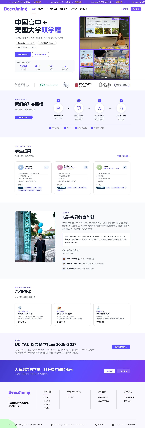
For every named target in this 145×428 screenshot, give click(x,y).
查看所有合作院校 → (122, 85)
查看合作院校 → (22, 322)
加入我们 (47, 408)
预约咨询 (110, 371)
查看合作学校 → (61, 322)
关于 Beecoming (129, 397)
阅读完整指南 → (121, 347)
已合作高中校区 (103, 401)
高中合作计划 (102, 397)
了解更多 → (123, 371)
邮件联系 (127, 401)
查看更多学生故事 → (123, 156)
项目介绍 (47, 397)
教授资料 (47, 404)
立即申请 (70, 397)
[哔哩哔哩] (134, 424)
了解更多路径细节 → (24, 117)
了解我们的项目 (23, 54)
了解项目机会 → (101, 322)
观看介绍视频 (40, 54)
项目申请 (47, 401)
